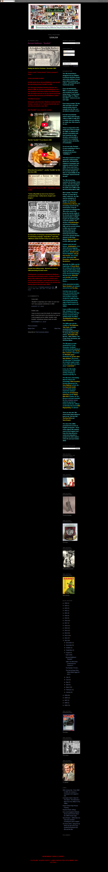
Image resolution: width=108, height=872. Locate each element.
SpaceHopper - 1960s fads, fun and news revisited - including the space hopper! (71, 819)
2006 (66, 702)
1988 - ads (51, 288)
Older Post (57, 328)
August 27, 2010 (37, 306)
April (67, 684)
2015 (66, 628)
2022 (66, 610)
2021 (66, 613)
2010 (66, 640)
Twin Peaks (66, 327)
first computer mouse (71, 400)
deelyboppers (72, 246)
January (68, 692)
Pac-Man (75, 288)
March (68, 687)
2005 (66, 705)
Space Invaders (67, 286)
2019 (66, 618)
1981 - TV (45, 288)
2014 (66, 630)
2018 (66, 620)
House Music (75, 266)
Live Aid (67, 277)
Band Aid (75, 275)
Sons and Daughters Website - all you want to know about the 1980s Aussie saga (71, 813)
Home (44, 328)
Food (29, 290)
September (69, 650)
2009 (66, 695)
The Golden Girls (73, 334)
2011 (66, 638)
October (68, 647)
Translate (75, 65)
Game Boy (66, 394)
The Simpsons (73, 325)
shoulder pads (74, 251)
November (69, 645)
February (68, 689)
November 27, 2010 (38, 321)
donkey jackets (74, 259)
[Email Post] (56, 287)
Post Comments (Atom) (42, 332)
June (67, 679)
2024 (66, 605)
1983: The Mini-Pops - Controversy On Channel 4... (72, 663)
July (67, 677)
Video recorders (75, 381)
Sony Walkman (67, 385)
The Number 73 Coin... (72, 668)
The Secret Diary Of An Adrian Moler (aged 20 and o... (72, 672)
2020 (66, 615)
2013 (66, 633)
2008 (66, 697)
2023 (66, 608)
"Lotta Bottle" (70, 366)
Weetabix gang (69, 354)
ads (56, 288)
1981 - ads (39, 288)
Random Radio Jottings (69, 809)
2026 (66, 603)
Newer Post (31, 328)
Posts (66, 51)
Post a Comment (32, 325)
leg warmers (66, 261)
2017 (66, 623)
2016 (66, 625)
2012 (66, 635)
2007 (66, 700)
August (68, 652)
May (67, 682)
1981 (34, 288)
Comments (68, 54)
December (69, 642)
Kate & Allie (74, 333)
